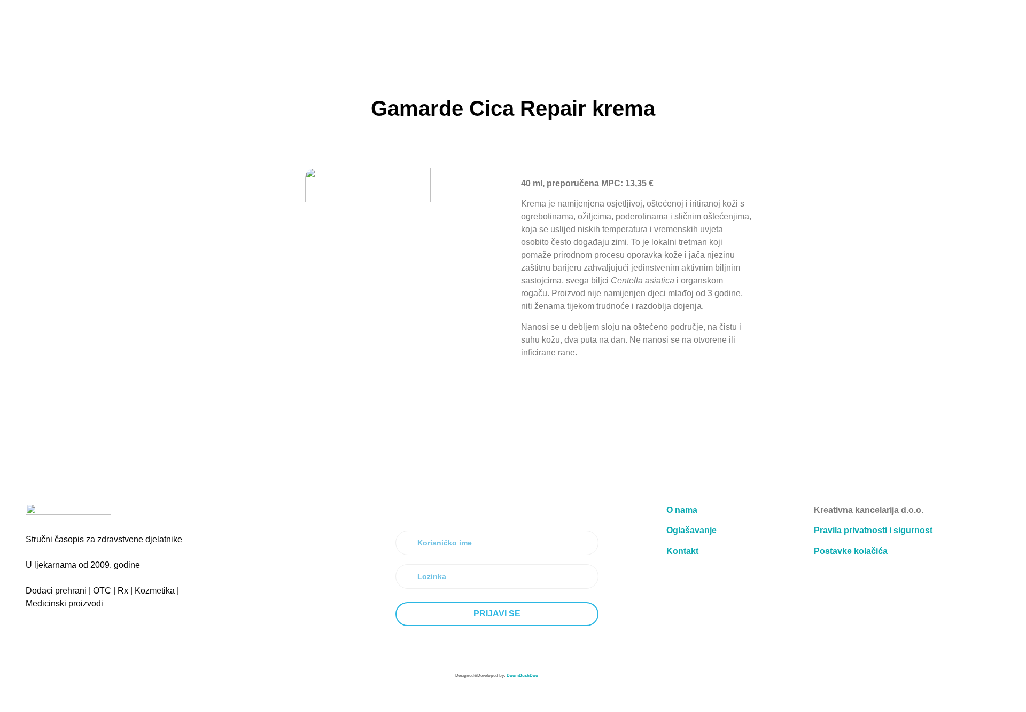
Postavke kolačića (851, 551)
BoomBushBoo (522, 675)
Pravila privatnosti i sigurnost (873, 530)
